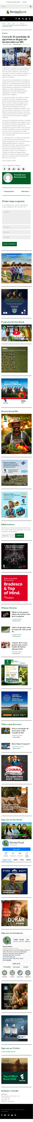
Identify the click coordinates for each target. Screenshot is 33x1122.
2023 (9, 23)
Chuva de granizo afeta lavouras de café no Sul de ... (21, 630)
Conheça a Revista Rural (13, 2)
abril (13, 23)
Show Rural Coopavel (21, 744)
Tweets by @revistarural (8, 1051)
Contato (24, 2)
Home (3, 23)
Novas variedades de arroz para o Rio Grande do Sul (20, 731)
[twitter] (19, 19)
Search (31, 6)
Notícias (22, 23)
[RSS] (29, 19)
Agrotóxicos (11, 165)
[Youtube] (26, 19)
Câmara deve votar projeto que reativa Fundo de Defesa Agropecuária (20, 646)
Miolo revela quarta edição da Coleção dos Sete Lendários (21, 614)
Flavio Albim (16, 737)
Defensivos (18, 165)
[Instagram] (23, 19)
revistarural (17, 44)
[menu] (3, 18)
